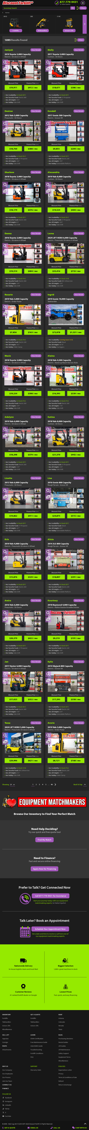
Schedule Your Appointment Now (50, 929)
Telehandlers (42, 31)
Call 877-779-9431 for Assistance (50, 896)
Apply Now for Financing (44, 868)
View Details (36, 50)
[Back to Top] (85, 1123)
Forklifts (16, 31)
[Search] (72, 8)
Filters (83, 8)
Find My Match (44, 839)
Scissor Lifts (69, 31)
